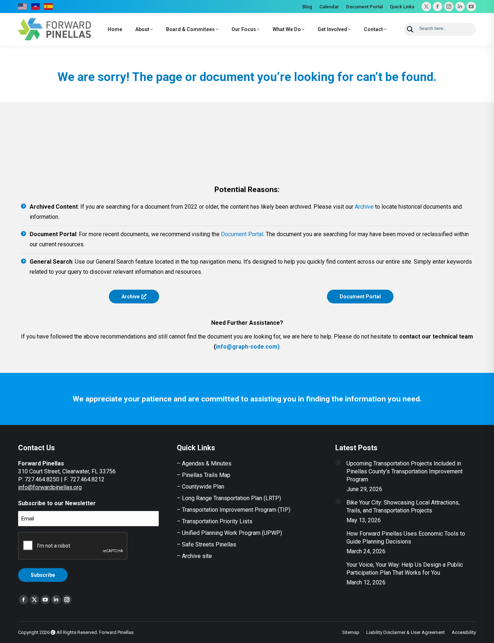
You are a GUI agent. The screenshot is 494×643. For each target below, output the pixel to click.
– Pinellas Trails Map (203, 475)
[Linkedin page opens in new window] (460, 6)
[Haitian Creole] (36, 6)
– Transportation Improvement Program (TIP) (233, 509)
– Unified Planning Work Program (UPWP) (229, 532)
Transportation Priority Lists (217, 521)
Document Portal (242, 234)
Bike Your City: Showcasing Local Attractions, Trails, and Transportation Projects (403, 506)
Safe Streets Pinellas (208, 544)
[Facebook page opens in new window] (437, 6)
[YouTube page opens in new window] (471, 6)
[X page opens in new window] (426, 6)
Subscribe (43, 575)
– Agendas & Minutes (204, 463)
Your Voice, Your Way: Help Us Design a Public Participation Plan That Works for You (404, 568)
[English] (22, 6)
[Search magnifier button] (410, 29)
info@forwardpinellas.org (50, 487)
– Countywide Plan (200, 486)
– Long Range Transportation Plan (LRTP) (229, 498)
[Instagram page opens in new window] (448, 6)
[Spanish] (49, 6)
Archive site (197, 556)
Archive (364, 206)
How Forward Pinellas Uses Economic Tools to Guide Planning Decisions (405, 537)
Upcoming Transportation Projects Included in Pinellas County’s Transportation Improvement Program (404, 471)
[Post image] (338, 462)
